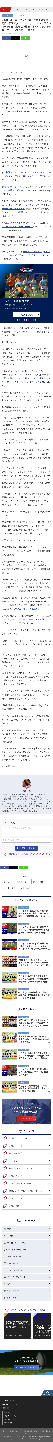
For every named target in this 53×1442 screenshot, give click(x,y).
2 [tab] (19, 320)
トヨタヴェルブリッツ (33, 205)
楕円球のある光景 (15, 1153)
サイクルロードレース (40, 9)
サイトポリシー (9, 1419)
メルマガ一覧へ (26, 1118)
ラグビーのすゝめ (15, 1198)
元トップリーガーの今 (17, 1161)
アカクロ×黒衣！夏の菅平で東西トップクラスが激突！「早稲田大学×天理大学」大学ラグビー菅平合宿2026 (33, 1056)
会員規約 (7, 1412)
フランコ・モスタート (40, 190)
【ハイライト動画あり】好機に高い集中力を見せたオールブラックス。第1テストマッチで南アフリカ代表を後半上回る (33, 946)
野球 (9, 1229)
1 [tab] (17, 320)
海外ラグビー (22, 881)
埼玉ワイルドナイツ (32, 251)
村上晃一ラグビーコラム (18, 1138)
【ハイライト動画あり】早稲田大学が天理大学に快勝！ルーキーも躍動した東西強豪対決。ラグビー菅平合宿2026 (33, 913)
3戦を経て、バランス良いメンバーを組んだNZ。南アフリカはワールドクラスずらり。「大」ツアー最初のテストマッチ (33, 1023)
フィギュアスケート (17, 1277)
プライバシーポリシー (11, 1416)
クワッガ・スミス (31, 186)
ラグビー (5, 9)
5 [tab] (26, 320)
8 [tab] (33, 320)
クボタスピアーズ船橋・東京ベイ (17, 226)
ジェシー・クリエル (36, 176)
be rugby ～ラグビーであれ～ (20, 1168)
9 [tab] (35, 320)
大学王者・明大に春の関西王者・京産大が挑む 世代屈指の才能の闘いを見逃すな (33, 1039)
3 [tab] (22, 320)
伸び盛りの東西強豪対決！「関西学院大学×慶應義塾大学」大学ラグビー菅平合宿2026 (33, 1088)
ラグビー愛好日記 (15, 1206)
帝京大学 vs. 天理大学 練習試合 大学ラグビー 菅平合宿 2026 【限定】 (17, 1323)
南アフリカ (38, 881)
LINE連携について (8, 1404)
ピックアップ (12, 1297)
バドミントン (13, 1290)
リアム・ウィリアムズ (25, 609)
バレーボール (13, 1263)
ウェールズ (25, 887)
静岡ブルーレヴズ (10, 186)
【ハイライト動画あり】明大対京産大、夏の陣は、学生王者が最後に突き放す (33, 1072)
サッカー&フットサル (20, 9)
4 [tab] (24, 320)
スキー (10, 1284)
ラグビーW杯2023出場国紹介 (20, 1183)
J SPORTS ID (7, 1401)
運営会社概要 (8, 1423)
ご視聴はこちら (26, 314)
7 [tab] (31, 320)
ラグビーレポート (15, 1146)
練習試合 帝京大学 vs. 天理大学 (16, 1327)
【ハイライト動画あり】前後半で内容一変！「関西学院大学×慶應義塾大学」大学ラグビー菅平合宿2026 (33, 930)
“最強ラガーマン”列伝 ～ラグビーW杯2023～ (26, 1191)
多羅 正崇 (19, 34)
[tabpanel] (26, 296)
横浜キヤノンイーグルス (17, 172)
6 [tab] (28, 320)
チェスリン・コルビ (28, 378)
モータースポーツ (15, 1256)
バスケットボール (15, 1270)
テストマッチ (10, 887)
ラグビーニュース (15, 1176)
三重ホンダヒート (16, 190)
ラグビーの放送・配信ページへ (26, 1367)
